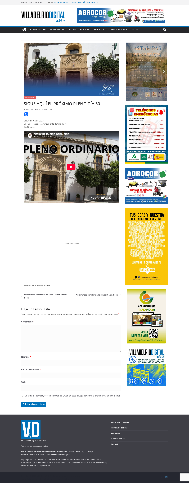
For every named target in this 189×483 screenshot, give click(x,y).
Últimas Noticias (37, 29)
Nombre (26, 356)
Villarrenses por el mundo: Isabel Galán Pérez (97, 294)
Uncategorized (30, 98)
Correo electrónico (31, 369)
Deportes (84, 29)
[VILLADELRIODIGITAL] (24, 30)
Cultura (72, 29)
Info (133, 29)
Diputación (98, 29)
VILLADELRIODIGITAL (44, 109)
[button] (62, 29)
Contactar (41, 440)
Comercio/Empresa (118, 29)
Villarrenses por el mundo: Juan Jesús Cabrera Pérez (45, 296)
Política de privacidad (120, 422)
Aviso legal (115, 433)
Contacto (115, 444)
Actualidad (55, 29)
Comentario (27, 321)
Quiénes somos (118, 438)
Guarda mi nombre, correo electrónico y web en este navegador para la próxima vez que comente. (72, 395)
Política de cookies (119, 428)
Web (23, 381)
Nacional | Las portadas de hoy (67, 2)
